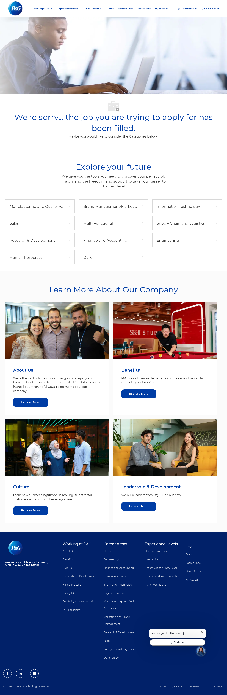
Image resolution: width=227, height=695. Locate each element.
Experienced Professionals (161, 576)
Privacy (218, 686)
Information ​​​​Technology (118, 584)
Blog (189, 546)
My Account (161, 8)
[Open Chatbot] (201, 651)
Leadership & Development (79, 576)
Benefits (68, 559)
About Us (68, 551)
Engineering (111, 559)
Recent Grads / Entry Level (161, 568)
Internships (152, 559)
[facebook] (7, 673)
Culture (67, 568)
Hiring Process (72, 584)
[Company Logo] (18, 8)
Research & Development (119, 632)
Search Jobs (144, 8)
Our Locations (71, 609)
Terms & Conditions (199, 686)
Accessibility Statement (172, 686)
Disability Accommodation (79, 601)
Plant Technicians (155, 584)
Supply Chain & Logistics (119, 649)
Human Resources (115, 576)
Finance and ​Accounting (119, 568)
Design (108, 551)
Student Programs (156, 551)
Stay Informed (125, 8)
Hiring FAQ (70, 593)
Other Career (112, 657)
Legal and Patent (114, 593)
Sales (107, 640)
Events (110, 8)
